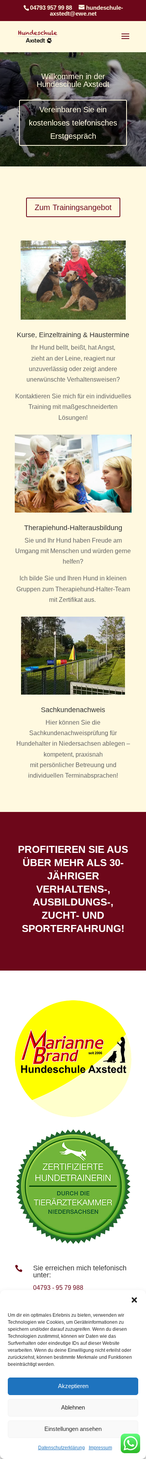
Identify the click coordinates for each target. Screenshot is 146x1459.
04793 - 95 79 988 (58, 1287)
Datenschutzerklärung (61, 1447)
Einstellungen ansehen (73, 1428)
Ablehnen (73, 1407)
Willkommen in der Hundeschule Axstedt (73, 80)
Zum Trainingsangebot (73, 207)
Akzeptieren (73, 1386)
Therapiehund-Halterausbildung (73, 528)
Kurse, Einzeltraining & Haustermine (73, 335)
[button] (134, 1300)
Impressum (100, 1447)
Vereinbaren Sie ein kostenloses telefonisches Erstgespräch (73, 122)
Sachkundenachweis (73, 710)
